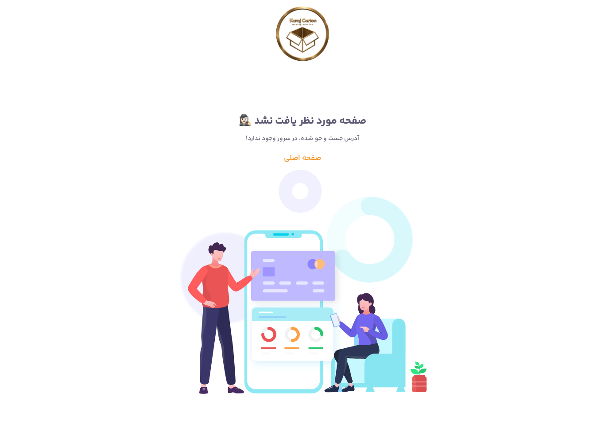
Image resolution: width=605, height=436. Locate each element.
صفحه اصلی (302, 158)
